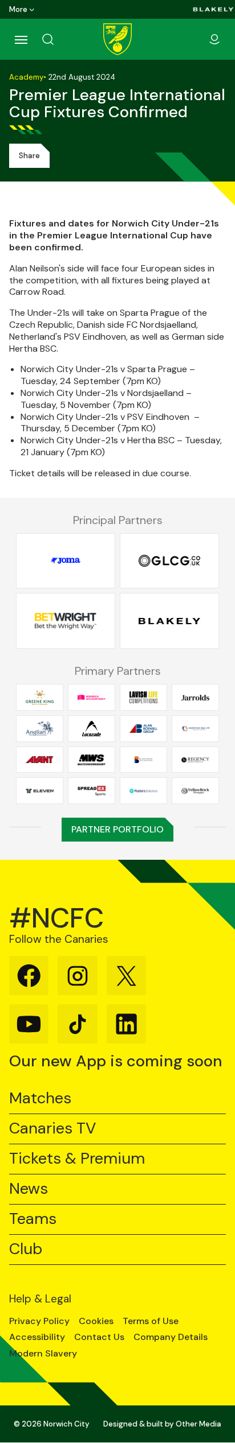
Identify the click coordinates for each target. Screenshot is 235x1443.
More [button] (18, 9)
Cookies (96, 1321)
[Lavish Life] (143, 698)
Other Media (198, 1424)
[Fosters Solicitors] (143, 791)
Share (29, 155)
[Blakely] (213, 9)
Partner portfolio (117, 829)
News (28, 1189)
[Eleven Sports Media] (40, 791)
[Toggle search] (61, 39)
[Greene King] (40, 698)
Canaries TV (52, 1129)
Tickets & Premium (77, 1159)
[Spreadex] (92, 791)
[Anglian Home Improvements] (40, 729)
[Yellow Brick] (195, 791)
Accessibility (37, 1337)
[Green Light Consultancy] (169, 560)
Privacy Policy (39, 1321)
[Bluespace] (143, 760)
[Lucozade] (92, 729)
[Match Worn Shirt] (92, 760)
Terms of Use (151, 1321)
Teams (32, 1219)
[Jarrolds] (195, 698)
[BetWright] (65, 621)
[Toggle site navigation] (20, 39)
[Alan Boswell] (143, 729)
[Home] (117, 39)
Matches (40, 1098)
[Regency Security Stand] (195, 760)
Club (25, 1249)
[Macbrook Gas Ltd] (195, 729)
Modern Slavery (43, 1353)
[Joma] (65, 560)
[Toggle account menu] (214, 39)
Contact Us (99, 1337)
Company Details (170, 1337)
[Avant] (40, 760)
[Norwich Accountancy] (92, 698)
